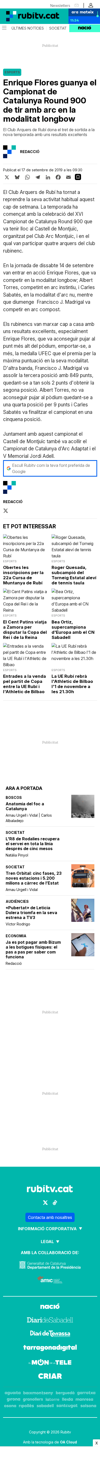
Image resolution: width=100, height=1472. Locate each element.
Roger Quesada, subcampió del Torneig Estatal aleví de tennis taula (74, 575)
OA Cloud (68, 1442)
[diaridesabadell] (50, 1320)
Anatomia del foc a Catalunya (25, 806)
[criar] (50, 1376)
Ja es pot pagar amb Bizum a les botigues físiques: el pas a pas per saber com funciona (33, 949)
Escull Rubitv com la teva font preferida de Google (51, 468)
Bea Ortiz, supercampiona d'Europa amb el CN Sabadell (73, 629)
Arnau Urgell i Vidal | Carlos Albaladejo (29, 818)
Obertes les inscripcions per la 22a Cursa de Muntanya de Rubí (23, 575)
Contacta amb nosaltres (50, 1217)
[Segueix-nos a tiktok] (55, 1203)
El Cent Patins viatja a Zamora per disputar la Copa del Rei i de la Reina (25, 629)
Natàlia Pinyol (17, 855)
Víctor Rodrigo (18, 924)
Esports (12, 72)
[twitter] (5, 511)
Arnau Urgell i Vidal (22, 889)
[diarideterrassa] (50, 1334)
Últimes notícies (28, 28)
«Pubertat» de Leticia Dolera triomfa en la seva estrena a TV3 (31, 912)
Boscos (14, 797)
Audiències (17, 901)
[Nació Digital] (25, 16)
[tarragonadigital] (50, 1349)
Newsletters (60, 5)
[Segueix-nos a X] (45, 1203)
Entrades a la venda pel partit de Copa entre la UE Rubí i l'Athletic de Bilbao (24, 684)
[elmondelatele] (50, 1363)
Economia (16, 936)
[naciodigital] (50, 1307)
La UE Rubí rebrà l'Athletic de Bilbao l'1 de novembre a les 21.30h (72, 684)
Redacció (14, 963)
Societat (58, 28)
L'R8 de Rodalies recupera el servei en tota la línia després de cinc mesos (32, 843)
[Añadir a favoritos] (78, 177)
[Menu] (4, 28)
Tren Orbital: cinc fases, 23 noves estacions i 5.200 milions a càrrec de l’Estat (34, 878)
